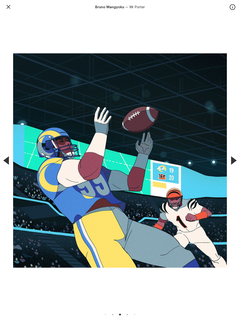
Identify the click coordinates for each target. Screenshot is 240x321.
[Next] (234, 160)
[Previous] (6, 160)
